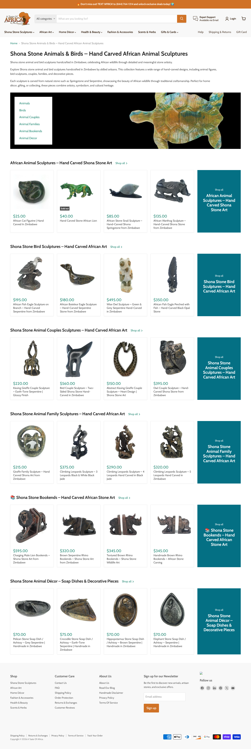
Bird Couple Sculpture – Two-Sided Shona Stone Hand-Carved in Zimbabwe (77, 391)
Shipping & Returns (220, 32)
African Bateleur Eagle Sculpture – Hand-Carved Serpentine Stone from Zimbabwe (78, 308)
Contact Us (61, 682)
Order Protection (64, 697)
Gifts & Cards (169, 32)
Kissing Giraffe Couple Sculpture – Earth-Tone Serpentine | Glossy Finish (31, 391)
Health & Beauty (91, 32)
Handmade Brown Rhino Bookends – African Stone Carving (169, 559)
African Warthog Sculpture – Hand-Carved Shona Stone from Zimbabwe (170, 224)
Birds (22, 110)
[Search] (181, 19)
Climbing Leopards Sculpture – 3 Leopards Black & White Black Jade (78, 475)
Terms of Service (75, 735)
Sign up (151, 708)
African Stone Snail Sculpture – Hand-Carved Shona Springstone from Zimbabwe (124, 224)
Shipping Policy (63, 692)
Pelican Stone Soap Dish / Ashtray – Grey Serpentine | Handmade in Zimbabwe (29, 642)
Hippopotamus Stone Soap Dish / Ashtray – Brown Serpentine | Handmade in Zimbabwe (125, 642)
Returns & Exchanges (66, 702)
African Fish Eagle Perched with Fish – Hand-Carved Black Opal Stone (172, 308)
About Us (104, 682)
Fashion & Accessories (120, 32)
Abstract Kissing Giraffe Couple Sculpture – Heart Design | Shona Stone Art (124, 391)
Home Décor (67, 32)
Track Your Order (95, 735)
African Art (45, 32)
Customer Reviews (65, 707)
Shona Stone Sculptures (18, 32)
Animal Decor (28, 138)
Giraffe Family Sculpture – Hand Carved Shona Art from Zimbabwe (31, 475)
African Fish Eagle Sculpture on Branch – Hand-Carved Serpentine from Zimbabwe (31, 308)
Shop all (120, 163)
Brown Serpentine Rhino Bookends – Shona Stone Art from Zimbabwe (77, 559)
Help (201, 32)
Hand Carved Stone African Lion (78, 220)
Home (13, 43)
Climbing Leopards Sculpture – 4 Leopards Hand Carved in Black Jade (125, 475)
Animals (24, 103)
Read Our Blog (107, 687)
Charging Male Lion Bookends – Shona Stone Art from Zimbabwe (31, 559)
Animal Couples (29, 117)
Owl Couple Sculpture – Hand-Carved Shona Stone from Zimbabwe (171, 391)
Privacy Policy (106, 697)
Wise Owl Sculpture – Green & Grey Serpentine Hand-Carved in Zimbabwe (124, 308)
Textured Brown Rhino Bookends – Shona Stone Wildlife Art (121, 559)
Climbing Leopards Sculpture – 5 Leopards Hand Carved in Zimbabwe (172, 475)
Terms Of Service (108, 702)
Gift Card (241, 32)
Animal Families (29, 124)
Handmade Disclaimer (111, 692)
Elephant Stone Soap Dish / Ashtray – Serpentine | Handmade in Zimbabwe (170, 642)
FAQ (57, 687)
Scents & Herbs (147, 32)
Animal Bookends (30, 131)
